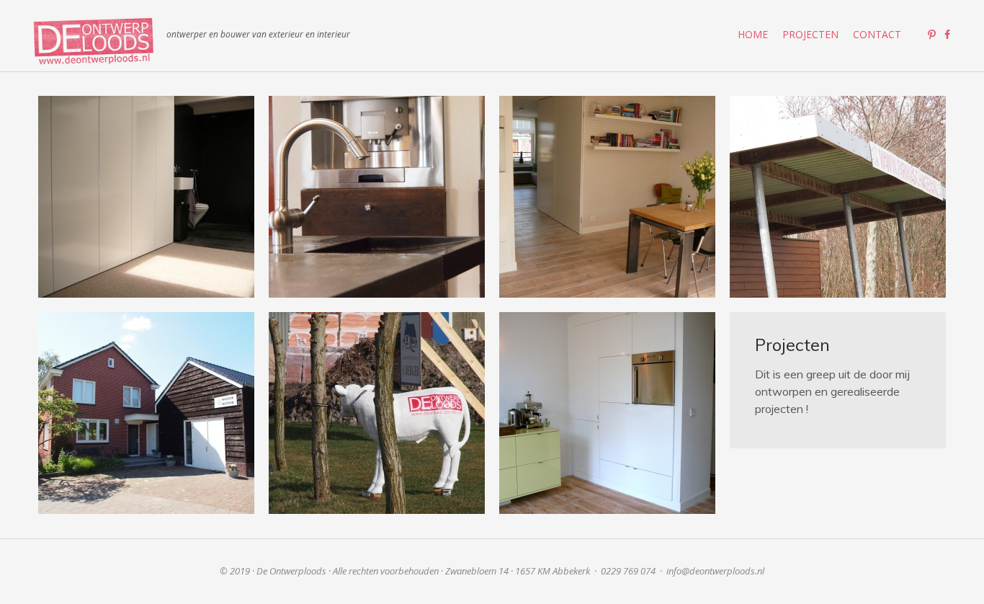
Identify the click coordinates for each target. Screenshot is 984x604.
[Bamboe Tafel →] (607, 197)
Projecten (810, 34)
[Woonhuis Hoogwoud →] (377, 413)
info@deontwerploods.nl (715, 570)
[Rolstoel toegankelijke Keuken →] (377, 197)
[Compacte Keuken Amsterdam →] (607, 413)
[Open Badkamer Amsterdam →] (146, 197)
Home (753, 34)
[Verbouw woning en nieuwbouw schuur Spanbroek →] (146, 413)
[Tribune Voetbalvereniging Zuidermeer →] (838, 197)
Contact (877, 34)
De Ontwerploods (93, 41)
